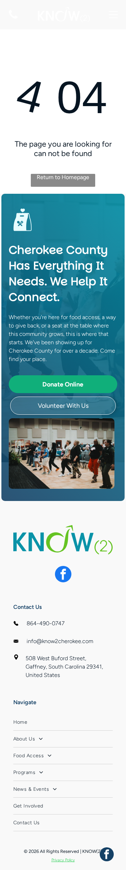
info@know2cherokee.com (60, 641)
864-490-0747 (45, 623)
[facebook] (63, 575)
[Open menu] (113, 14)
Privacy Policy (63, 860)
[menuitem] (63, 722)
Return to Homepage (63, 177)
